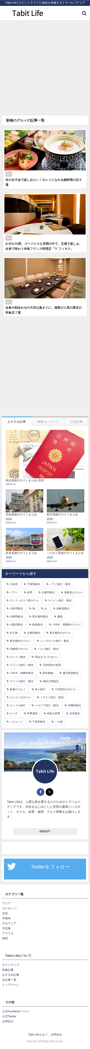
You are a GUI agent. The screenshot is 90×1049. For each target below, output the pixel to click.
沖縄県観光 (74, 705)
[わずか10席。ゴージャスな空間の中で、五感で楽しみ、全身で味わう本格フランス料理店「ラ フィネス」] (45, 223)
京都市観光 (48, 592)
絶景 (29, 592)
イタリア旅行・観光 (47, 705)
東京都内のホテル (60, 633)
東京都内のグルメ (20, 641)
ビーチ (14, 713)
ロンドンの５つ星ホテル (24, 600)
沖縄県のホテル (19, 649)
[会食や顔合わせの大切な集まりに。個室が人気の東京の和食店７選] (45, 287)
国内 (5, 938)
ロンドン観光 (18, 657)
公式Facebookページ (15, 1011)
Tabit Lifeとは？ (38, 1034)
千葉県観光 (33, 584)
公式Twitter (9, 1016)
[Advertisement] (45, 67)
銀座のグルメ (18, 689)
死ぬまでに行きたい (47, 657)
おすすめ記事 (10, 974)
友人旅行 (40, 689)
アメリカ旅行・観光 (21, 681)
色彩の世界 (53, 713)
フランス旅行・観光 (21, 665)
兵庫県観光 (16, 616)
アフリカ (8, 933)
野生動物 (48, 673)
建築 (60, 616)
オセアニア (9, 923)
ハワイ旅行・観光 (60, 584)
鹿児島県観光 (70, 673)
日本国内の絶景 (52, 665)
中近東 (6, 928)
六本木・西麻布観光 (21, 673)
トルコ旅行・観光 (48, 649)
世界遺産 (32, 713)
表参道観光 (62, 608)
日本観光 (74, 713)
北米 (5, 913)
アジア (6, 903)
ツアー (14, 592)
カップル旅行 (18, 705)
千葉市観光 (38, 721)
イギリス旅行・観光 (52, 697)
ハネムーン (16, 721)
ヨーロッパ (9, 908)
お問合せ (8, 1021)
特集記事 (8, 969)
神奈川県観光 (51, 681)
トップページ (10, 984)
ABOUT (44, 831)
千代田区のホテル (65, 689)
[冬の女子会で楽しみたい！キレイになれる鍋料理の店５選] (45, 159)
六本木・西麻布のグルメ (66, 624)
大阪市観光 (16, 608)
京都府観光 (33, 633)
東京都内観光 (40, 616)
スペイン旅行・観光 (60, 600)
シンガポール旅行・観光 (54, 641)
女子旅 (14, 633)
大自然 (14, 584)
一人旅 (59, 721)
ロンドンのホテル (20, 697)
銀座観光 (37, 624)
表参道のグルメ (73, 592)
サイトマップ (10, 964)
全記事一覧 (9, 979)
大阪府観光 (16, 624)
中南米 (6, 918)
